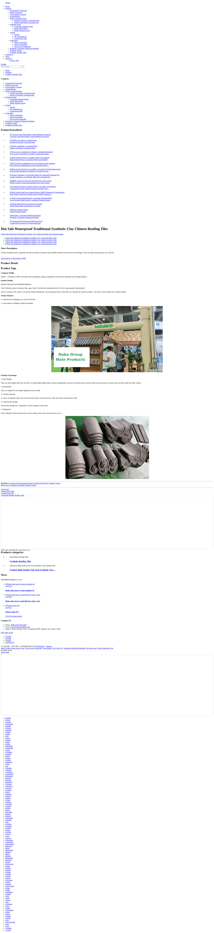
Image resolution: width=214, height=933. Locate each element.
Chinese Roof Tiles (7, 491)
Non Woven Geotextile (33, 648)
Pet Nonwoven (91, 648)
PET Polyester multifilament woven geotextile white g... (29, 165)
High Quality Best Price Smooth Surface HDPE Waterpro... (31, 194)
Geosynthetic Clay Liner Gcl (53, 648)
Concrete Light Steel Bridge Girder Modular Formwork (29, 137)
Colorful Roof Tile (7, 493)
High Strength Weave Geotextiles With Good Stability (29, 160)
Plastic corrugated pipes (18, 18)
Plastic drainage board (22, 30)
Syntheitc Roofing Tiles (20, 561)
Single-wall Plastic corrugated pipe (26, 22)
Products (8, 8)
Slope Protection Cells (105, 648)
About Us (8, 58)
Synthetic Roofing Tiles (18, 52)
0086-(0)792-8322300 (19, 625)
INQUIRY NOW (7, 633)
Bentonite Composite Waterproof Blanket (24, 48)
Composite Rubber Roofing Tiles (12, 495)
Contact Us (9, 54)
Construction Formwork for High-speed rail (25, 223)
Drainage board (15, 24)
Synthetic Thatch (16, 50)
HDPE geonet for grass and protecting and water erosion (30, 183)
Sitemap (49, 646)
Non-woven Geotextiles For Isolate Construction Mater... (30, 154)
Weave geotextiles (20, 42)
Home (7, 6)
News (7, 56)
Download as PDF (19, 258)
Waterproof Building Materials (74, 648)
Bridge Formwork (16, 12)
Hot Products (40, 646)
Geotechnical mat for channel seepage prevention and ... (29, 189)
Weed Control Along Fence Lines (13, 648)
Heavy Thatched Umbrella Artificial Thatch (20, 485)
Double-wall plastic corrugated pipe (26, 20)
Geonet (12, 32)
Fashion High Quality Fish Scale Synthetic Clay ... (33, 570)
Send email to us (6, 258)
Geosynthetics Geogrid (18, 14)
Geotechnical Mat (20, 38)
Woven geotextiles (20, 44)
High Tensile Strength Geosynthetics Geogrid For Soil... (29, 171)
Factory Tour (14, 60)
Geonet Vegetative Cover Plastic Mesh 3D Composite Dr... (30, 177)
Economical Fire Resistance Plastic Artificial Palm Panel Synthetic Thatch (34, 483)
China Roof (5, 489)
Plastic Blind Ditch (21, 28)
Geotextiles (14, 40)
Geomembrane (15, 16)
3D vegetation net (20, 36)
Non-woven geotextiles (22, 46)
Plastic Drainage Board (18, 212)
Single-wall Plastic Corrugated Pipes (22, 148)
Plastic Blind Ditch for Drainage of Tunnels (25, 206)
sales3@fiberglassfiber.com (20, 627)
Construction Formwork (18, 10)
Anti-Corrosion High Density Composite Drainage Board (30, 200)
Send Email (5, 652)
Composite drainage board (23, 26)
